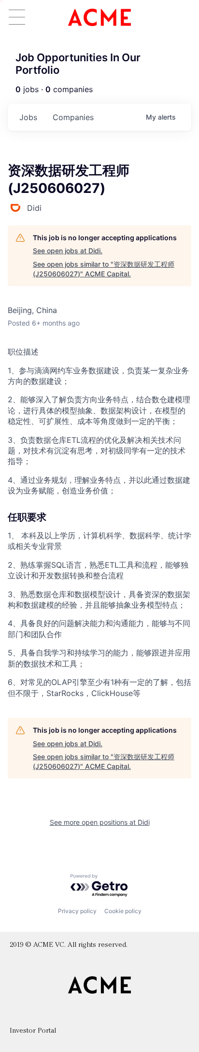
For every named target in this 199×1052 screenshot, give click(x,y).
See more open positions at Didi (100, 822)
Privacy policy (77, 911)
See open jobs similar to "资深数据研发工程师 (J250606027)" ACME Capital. (103, 269)
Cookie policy (123, 911)
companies (73, 117)
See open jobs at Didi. (67, 250)
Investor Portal (33, 1031)
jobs (28, 117)
